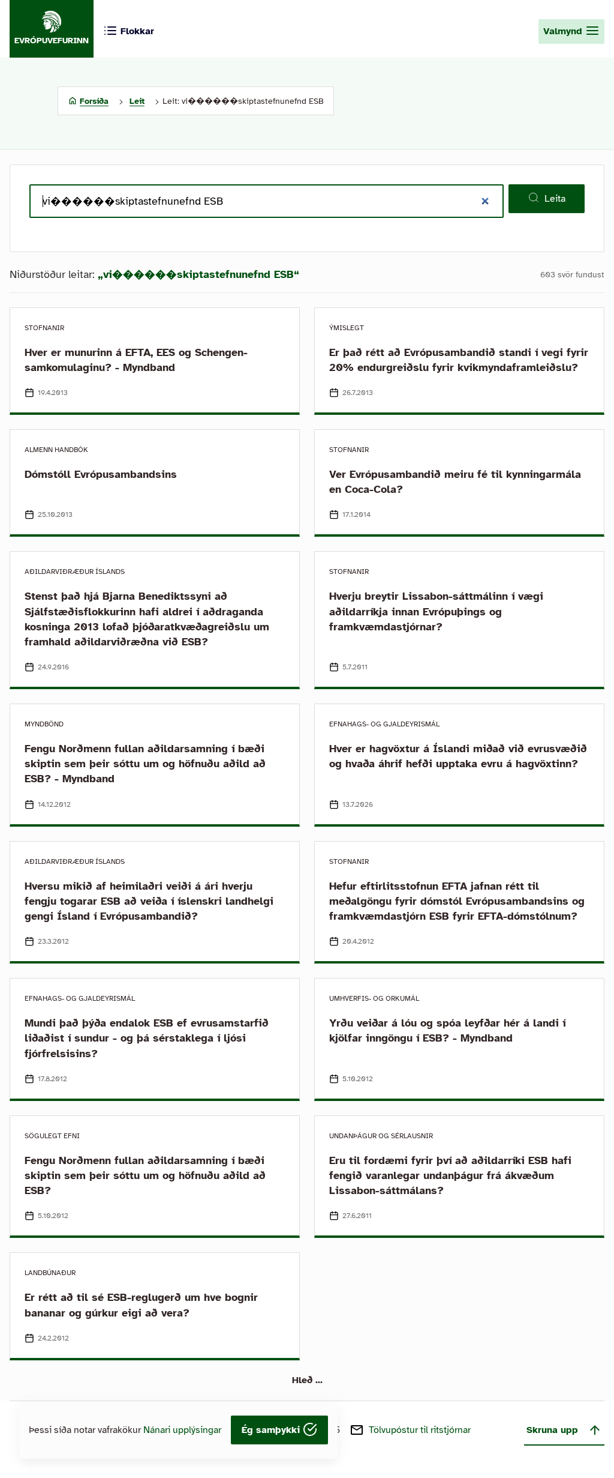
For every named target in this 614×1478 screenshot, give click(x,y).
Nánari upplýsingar (182, 1430)
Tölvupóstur (420, 1430)
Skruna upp (552, 1430)
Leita (554, 199)
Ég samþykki (272, 1430)
